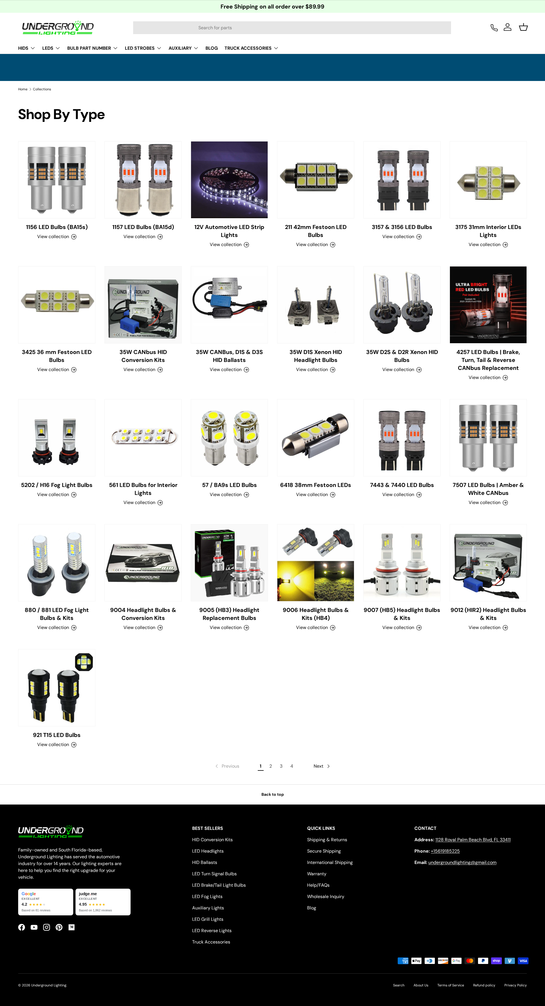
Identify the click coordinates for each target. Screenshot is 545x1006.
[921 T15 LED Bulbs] (56, 687)
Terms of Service (450, 985)
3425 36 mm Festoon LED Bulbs (57, 356)
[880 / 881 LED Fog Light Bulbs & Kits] (56, 562)
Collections (42, 89)
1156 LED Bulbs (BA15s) (57, 227)
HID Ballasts (204, 862)
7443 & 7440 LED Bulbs (402, 485)
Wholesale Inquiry (325, 896)
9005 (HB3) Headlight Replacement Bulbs (229, 614)
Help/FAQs (318, 885)
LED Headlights (208, 851)
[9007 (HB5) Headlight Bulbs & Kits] (402, 562)
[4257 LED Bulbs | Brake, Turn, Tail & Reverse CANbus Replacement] (488, 304)
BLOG (212, 48)
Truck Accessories (211, 942)
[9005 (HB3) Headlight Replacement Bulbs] (229, 562)
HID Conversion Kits (212, 840)
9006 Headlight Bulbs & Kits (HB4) (316, 614)
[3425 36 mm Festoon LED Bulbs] (56, 304)
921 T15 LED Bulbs (57, 735)
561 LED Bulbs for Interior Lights (143, 489)
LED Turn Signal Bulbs (214, 874)
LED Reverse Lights (212, 931)
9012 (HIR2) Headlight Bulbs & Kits (488, 614)
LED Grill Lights (207, 919)
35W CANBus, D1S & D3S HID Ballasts (229, 356)
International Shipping (330, 862)
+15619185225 (445, 851)
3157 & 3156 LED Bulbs (402, 227)
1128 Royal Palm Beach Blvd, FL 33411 (473, 840)
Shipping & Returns (327, 840)
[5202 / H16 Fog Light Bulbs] (56, 437)
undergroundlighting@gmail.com (462, 862)
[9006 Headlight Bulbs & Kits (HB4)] (315, 562)
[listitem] (45, 902)
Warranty (316, 874)
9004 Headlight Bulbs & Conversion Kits (143, 614)
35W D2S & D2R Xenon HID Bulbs (402, 356)
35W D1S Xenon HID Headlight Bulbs (316, 356)
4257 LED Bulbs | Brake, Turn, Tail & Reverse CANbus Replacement (488, 360)
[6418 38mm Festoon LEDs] (315, 437)
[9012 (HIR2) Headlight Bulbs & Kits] (488, 562)
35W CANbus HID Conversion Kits (143, 356)
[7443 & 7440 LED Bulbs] (402, 437)
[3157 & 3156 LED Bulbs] (402, 179)
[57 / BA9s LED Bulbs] (229, 437)
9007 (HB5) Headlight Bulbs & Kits (402, 614)
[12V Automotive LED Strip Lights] (229, 179)
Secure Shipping (324, 851)
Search (398, 985)
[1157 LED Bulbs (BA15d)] (143, 179)
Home (23, 89)
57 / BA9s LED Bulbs (229, 485)
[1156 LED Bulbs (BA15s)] (56, 179)
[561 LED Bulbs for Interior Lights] (143, 437)
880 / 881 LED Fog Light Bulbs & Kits (57, 614)
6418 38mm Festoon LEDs (315, 485)
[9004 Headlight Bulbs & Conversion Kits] (143, 562)
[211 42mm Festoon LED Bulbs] (315, 179)
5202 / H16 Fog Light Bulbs (57, 485)
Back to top (272, 794)
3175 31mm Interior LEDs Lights (488, 231)
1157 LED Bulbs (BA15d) (143, 227)
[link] (227, 766)
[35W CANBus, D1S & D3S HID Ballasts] (229, 304)
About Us (421, 985)
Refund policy (484, 985)
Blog (311, 908)
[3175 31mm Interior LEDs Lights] (488, 179)
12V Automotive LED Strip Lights (229, 231)
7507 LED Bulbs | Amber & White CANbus (488, 489)
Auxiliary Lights (208, 908)
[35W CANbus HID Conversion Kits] (143, 304)
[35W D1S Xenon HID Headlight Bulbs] (315, 304)
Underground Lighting (48, 985)
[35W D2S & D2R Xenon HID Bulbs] (402, 304)
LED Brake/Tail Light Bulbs (219, 885)
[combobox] (292, 27)
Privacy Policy (515, 985)
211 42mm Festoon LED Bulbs (316, 231)
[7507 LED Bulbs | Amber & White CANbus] (488, 437)
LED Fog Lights (207, 896)
